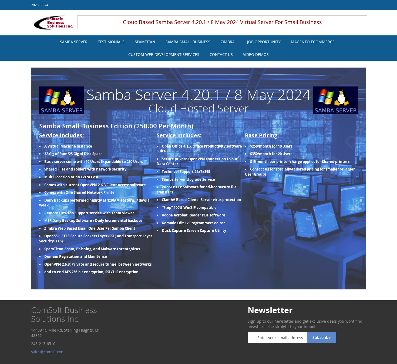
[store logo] (53, 22)
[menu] (198, 48)
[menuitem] (74, 41)
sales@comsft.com (48, 351)
